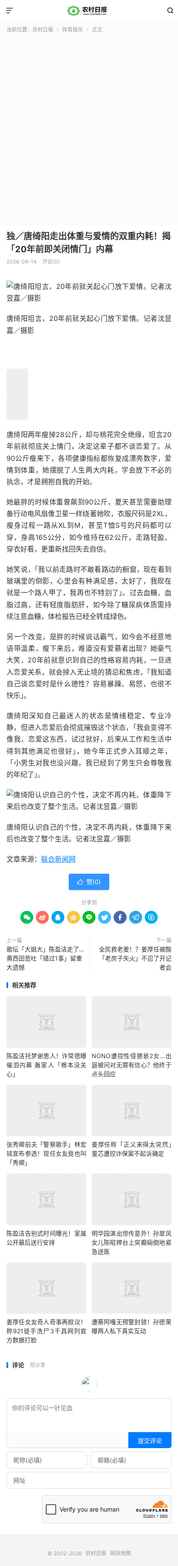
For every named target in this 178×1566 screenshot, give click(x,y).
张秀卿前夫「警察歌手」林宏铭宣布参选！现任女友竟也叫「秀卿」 (46, 1153)
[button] (17, 381)
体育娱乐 (72, 29)
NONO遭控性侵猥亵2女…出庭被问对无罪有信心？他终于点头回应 (132, 1065)
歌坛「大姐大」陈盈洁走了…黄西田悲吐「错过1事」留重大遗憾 (45, 958)
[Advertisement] (89, 127)
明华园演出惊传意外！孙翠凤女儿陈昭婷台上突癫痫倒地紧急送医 (132, 1242)
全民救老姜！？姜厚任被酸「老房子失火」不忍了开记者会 (135, 958)
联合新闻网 (58, 859)
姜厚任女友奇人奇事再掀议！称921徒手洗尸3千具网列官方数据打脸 (46, 1331)
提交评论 (150, 1440)
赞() (89, 881)
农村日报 (88, 11)
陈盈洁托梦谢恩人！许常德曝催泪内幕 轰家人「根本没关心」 (46, 1065)
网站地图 (120, 1553)
